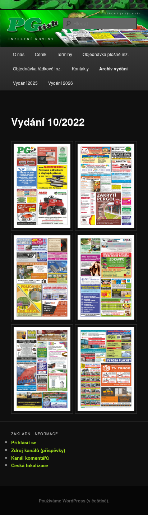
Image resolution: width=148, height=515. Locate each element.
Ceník (40, 54)
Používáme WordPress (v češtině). (74, 500)
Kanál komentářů (30, 457)
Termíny (64, 54)
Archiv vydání (113, 68)
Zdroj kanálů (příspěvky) (38, 450)
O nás (18, 54)
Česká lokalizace (29, 465)
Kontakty (80, 68)
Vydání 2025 (25, 83)
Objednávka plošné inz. (106, 54)
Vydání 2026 (60, 83)
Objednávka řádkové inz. (37, 68)
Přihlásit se (23, 442)
